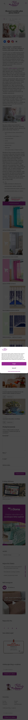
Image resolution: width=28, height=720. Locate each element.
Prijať (14, 363)
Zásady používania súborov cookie (14, 371)
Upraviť (14, 368)
